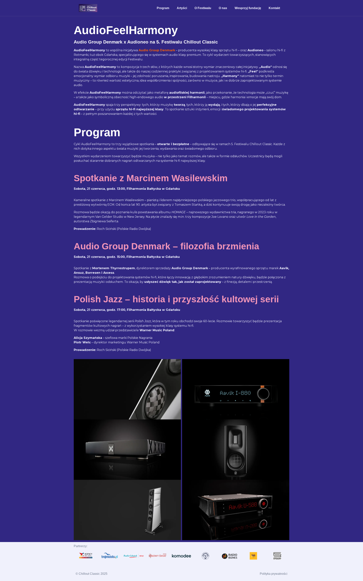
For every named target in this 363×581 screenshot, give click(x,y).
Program (163, 8)
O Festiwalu (203, 8)
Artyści (182, 8)
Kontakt (274, 8)
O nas (223, 8)
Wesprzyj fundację (248, 8)
